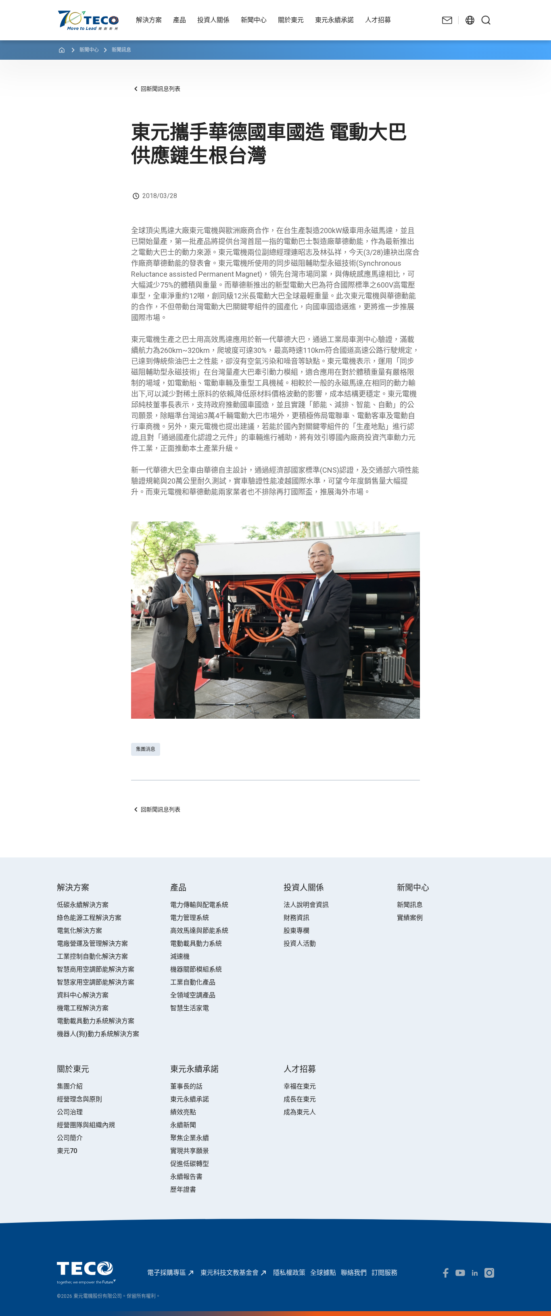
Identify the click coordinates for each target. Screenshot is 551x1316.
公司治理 (70, 1112)
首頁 (63, 14)
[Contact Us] (447, 20)
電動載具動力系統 (196, 943)
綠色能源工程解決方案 (89, 918)
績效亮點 (183, 1112)
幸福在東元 (300, 1086)
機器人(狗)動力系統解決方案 (98, 1034)
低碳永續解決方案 (83, 905)
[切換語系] (470, 20)
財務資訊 (296, 918)
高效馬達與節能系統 (199, 930)
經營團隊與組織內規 (86, 1125)
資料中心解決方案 (83, 995)
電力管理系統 (189, 918)
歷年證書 (183, 1189)
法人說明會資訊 (306, 905)
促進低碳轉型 (189, 1164)
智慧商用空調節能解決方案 (95, 969)
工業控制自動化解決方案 (92, 956)
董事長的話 (186, 1086)
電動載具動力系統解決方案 (95, 1021)
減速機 (180, 956)
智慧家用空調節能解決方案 (95, 982)
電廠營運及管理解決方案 (92, 943)
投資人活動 (300, 943)
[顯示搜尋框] (486, 20)
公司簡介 (70, 1138)
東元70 (67, 1151)
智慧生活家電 (189, 1008)
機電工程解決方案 (83, 1008)
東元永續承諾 (189, 1099)
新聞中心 (89, 50)
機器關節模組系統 (196, 969)
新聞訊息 (121, 50)
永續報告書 (186, 1176)
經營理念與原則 (79, 1099)
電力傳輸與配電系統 (199, 905)
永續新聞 (183, 1125)
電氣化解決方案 (79, 930)
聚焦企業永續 (189, 1138)
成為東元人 (300, 1112)
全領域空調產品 (192, 995)
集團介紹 (70, 1086)
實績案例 (410, 918)
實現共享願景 (189, 1151)
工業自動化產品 (192, 982)
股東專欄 (296, 930)
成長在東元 (300, 1099)
